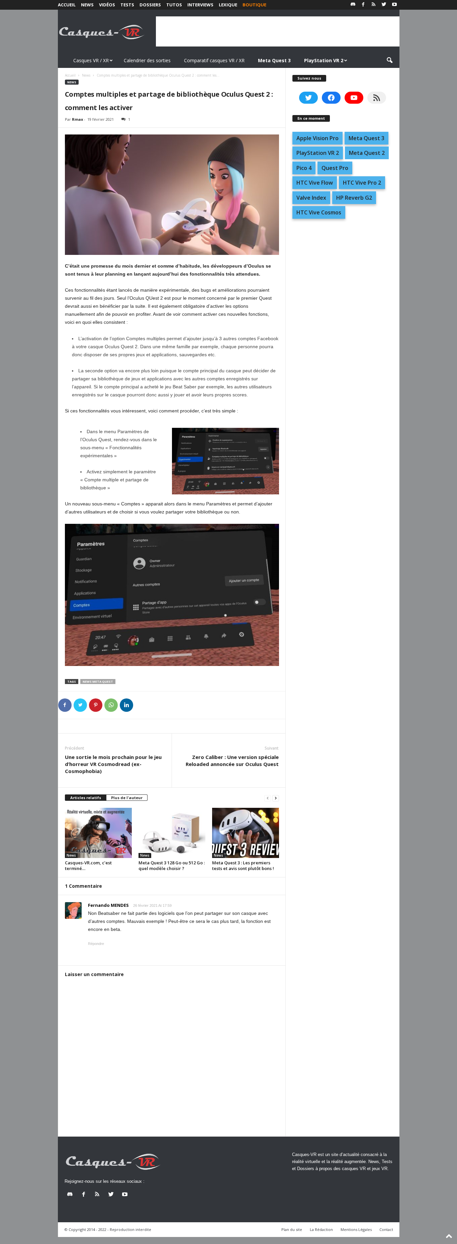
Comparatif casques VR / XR (214, 60)
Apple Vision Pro (317, 138)
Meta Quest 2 (367, 153)
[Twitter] (384, 5)
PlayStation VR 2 (317, 153)
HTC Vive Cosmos (318, 212)
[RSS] (374, 5)
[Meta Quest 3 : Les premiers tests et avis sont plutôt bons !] (245, 833)
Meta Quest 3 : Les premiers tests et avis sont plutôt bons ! (243, 865)
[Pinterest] (95, 705)
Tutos (174, 5)
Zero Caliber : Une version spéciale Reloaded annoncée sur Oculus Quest (232, 760)
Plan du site (291, 1229)
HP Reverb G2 (354, 197)
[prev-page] (267, 797)
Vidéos (107, 5)
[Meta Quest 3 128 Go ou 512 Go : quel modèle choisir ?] (172, 833)
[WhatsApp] (111, 705)
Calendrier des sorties (147, 60)
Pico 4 (303, 168)
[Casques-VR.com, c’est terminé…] (98, 833)
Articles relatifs (85, 797)
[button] (389, 60)
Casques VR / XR (91, 60)
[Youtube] (394, 5)
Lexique (228, 5)
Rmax (77, 119)
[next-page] (275, 797)
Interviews (200, 5)
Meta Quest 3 (366, 138)
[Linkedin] (126, 705)
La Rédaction (321, 1229)
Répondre (96, 944)
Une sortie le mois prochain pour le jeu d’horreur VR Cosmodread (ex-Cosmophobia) (113, 764)
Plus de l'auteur (127, 797)
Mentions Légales (356, 1229)
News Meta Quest (98, 681)
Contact (386, 1229)
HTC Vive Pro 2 (362, 182)
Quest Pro (335, 168)
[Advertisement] (277, 31)
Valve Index (311, 197)
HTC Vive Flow (314, 182)
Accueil (67, 5)
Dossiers (150, 5)
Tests (127, 5)
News (87, 5)
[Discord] (353, 5)
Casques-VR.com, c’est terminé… (88, 865)
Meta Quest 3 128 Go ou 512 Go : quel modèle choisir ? (172, 865)
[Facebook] (363, 5)
